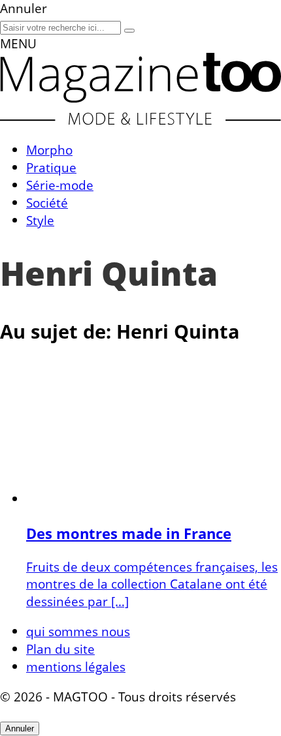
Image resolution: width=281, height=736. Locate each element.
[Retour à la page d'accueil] (140, 120)
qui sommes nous (78, 631)
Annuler (19, 728)
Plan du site (60, 649)
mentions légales (75, 666)
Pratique (51, 167)
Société (47, 202)
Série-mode (59, 185)
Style (40, 220)
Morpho (49, 150)
